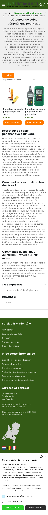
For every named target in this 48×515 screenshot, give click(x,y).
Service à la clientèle (12, 334)
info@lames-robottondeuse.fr (16, 404)
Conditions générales (12, 368)
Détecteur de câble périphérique (29, 13)
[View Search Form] (40, 4)
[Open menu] (3, 4)
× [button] (45, 457)
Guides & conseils (10, 346)
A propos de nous (10, 342)
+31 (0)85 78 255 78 (15, 406)
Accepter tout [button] (13, 507)
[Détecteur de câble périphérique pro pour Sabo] (35, 96)
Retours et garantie (11, 364)
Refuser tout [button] (35, 507)
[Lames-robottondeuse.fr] (23, 4)
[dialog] (24, 484)
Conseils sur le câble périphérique (18, 380)
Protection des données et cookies (19, 372)
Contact (6, 338)
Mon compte (8, 330)
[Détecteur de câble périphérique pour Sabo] (13, 96)
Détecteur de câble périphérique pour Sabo (13, 112)
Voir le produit (12, 122)
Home (9, 13)
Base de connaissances (13, 376)
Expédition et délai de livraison (16, 360)
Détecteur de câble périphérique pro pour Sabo (35, 112)
